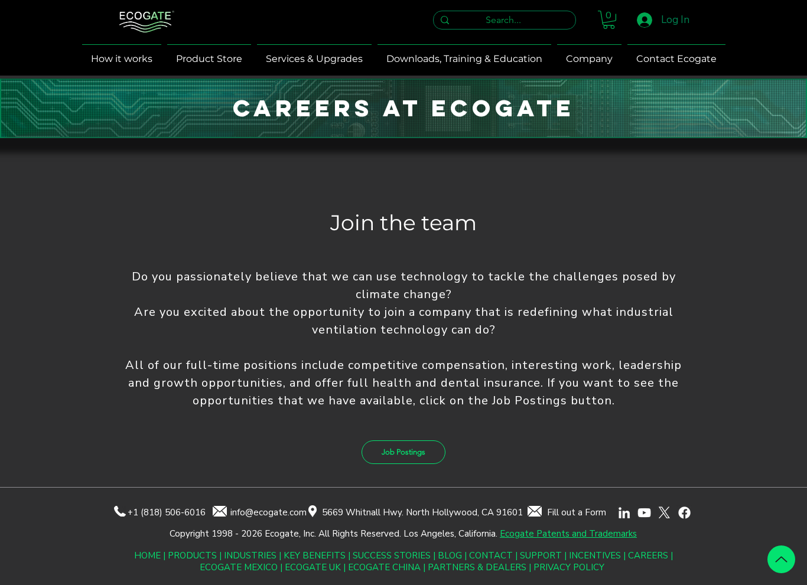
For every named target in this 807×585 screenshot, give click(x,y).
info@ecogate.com (268, 512)
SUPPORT (541, 555)
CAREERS (648, 555)
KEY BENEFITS (315, 555)
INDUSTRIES (250, 555)
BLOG (450, 555)
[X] (664, 513)
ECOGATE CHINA (384, 567)
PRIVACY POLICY (568, 567)
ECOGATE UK (313, 567)
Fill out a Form (576, 512)
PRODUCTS (192, 555)
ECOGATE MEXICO (239, 567)
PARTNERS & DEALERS (478, 567)
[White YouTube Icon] (644, 513)
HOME (147, 555)
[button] (609, 20)
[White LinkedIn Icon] (624, 513)
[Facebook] (684, 513)
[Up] (781, 559)
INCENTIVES (595, 555)
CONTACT (491, 555)
